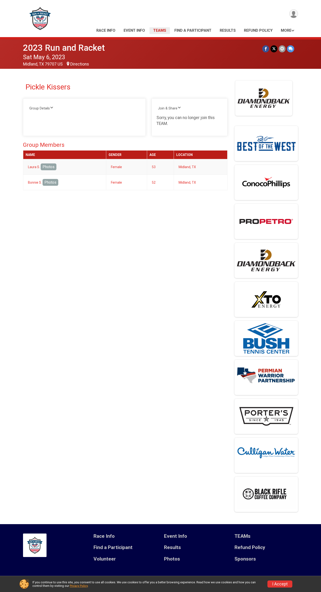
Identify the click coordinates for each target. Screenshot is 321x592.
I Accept (280, 584)
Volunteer (105, 559)
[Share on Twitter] (273, 48)
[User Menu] (293, 13)
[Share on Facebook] (265, 48)
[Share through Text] (290, 48)
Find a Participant (192, 30)
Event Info (134, 30)
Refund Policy (258, 30)
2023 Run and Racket (64, 48)
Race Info (105, 30)
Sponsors (245, 559)
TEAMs (159, 30)
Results (228, 30)
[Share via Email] (282, 48)
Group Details (39, 108)
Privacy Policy (79, 586)
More (286, 30)
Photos (49, 167)
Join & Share (167, 108)
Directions (79, 64)
